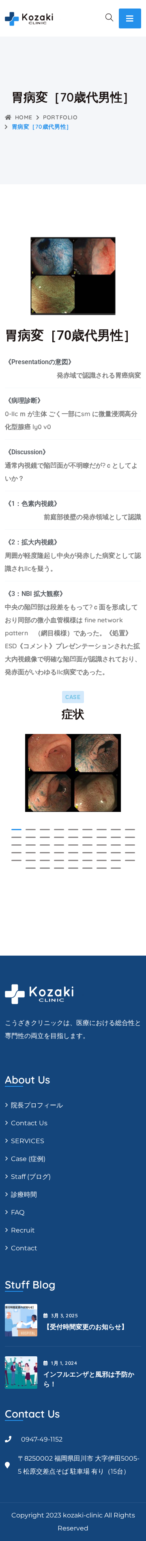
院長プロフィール (37, 1105)
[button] (16, 829)
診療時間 (24, 1194)
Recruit (23, 1230)
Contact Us (29, 1123)
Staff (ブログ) (31, 1177)
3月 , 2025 (64, 1315)
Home (23, 117)
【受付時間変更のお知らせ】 (85, 1327)
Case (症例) (28, 1159)
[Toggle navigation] (130, 18)
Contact (24, 1248)
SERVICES (27, 1141)
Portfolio (60, 117)
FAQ (17, 1212)
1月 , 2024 (64, 1363)
